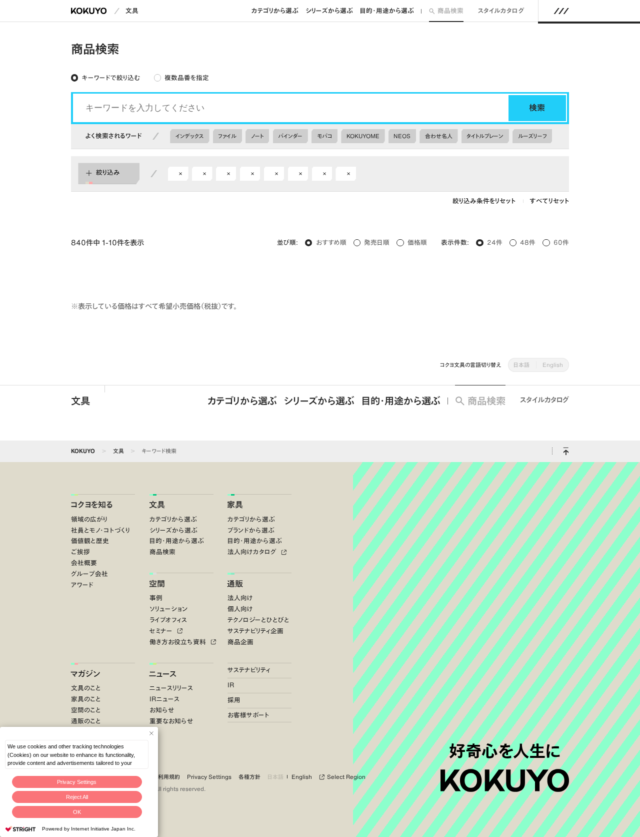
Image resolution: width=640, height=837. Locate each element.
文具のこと (86, 688)
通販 (235, 584)
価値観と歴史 (90, 541)
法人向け (240, 598)
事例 (156, 598)
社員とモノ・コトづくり (100, 530)
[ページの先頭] (566, 451)
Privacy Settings (76, 782)
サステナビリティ (249, 670)
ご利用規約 (166, 777)
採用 (234, 700)
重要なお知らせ (171, 721)
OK (77, 812)
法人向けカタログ (253, 552)
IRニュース (165, 699)
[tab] (106, 78)
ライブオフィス (168, 620)
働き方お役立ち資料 (179, 642)
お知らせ (162, 710)
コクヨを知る (91, 505)
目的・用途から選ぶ (387, 11)
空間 (157, 584)
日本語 (522, 364)
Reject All (77, 797)
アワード (82, 585)
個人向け (240, 609)
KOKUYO (83, 451)
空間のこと (86, 710)
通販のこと (86, 721)
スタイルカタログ (501, 11)
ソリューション (169, 609)
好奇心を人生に (504, 751)
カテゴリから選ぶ (275, 11)
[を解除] (181, 173)
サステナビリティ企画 (256, 631)
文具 (132, 11)
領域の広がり (89, 519)
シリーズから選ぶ (329, 11)
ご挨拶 (80, 552)
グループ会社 (89, 574)
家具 (235, 505)
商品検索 (451, 11)
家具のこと (86, 699)
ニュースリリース (171, 688)
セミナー (162, 631)
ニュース (162, 674)
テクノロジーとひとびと (259, 620)
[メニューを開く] (561, 11)
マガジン (85, 674)
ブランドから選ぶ (251, 530)
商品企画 (241, 642)
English (552, 364)
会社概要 (84, 563)
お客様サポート (249, 715)
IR (231, 685)
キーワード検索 (159, 451)
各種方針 (249, 777)
